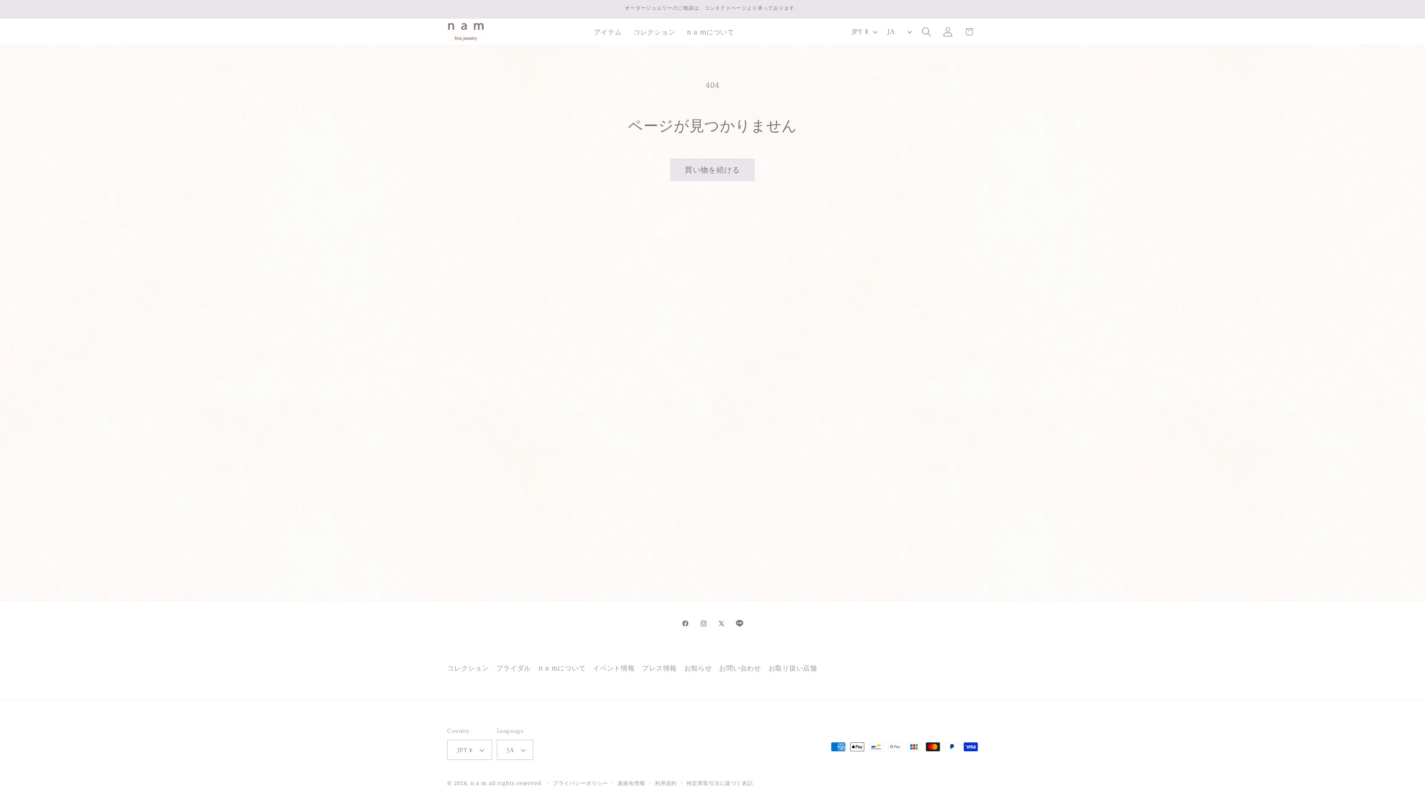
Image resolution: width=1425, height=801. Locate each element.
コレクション (468, 667)
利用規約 (666, 783)
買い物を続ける (712, 170)
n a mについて (562, 667)
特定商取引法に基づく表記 (720, 783)
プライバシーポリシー (580, 783)
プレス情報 (659, 667)
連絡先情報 (631, 783)
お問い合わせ (740, 667)
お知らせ (698, 667)
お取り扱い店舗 (793, 667)
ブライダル (513, 667)
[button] (608, 32)
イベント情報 (614, 667)
